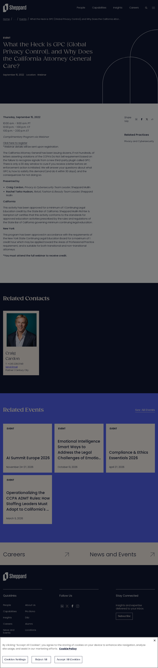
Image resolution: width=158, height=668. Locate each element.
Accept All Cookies (68, 659)
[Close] (154, 640)
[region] (79, 652)
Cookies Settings (15, 659)
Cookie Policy (68, 648)
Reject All (41, 659)
